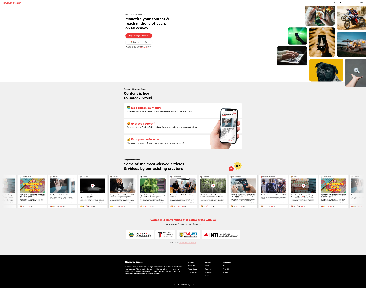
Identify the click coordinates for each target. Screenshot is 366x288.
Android (226, 269)
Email (207, 266)
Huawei (225, 272)
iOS (224, 266)
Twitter (207, 276)
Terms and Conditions (145, 47)
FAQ (361, 3)
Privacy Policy (192, 272)
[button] (138, 35)
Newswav (353, 3)
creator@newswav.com (187, 243)
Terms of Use (192, 269)
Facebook (208, 269)
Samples (343, 3)
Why (335, 3)
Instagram (208, 272)
